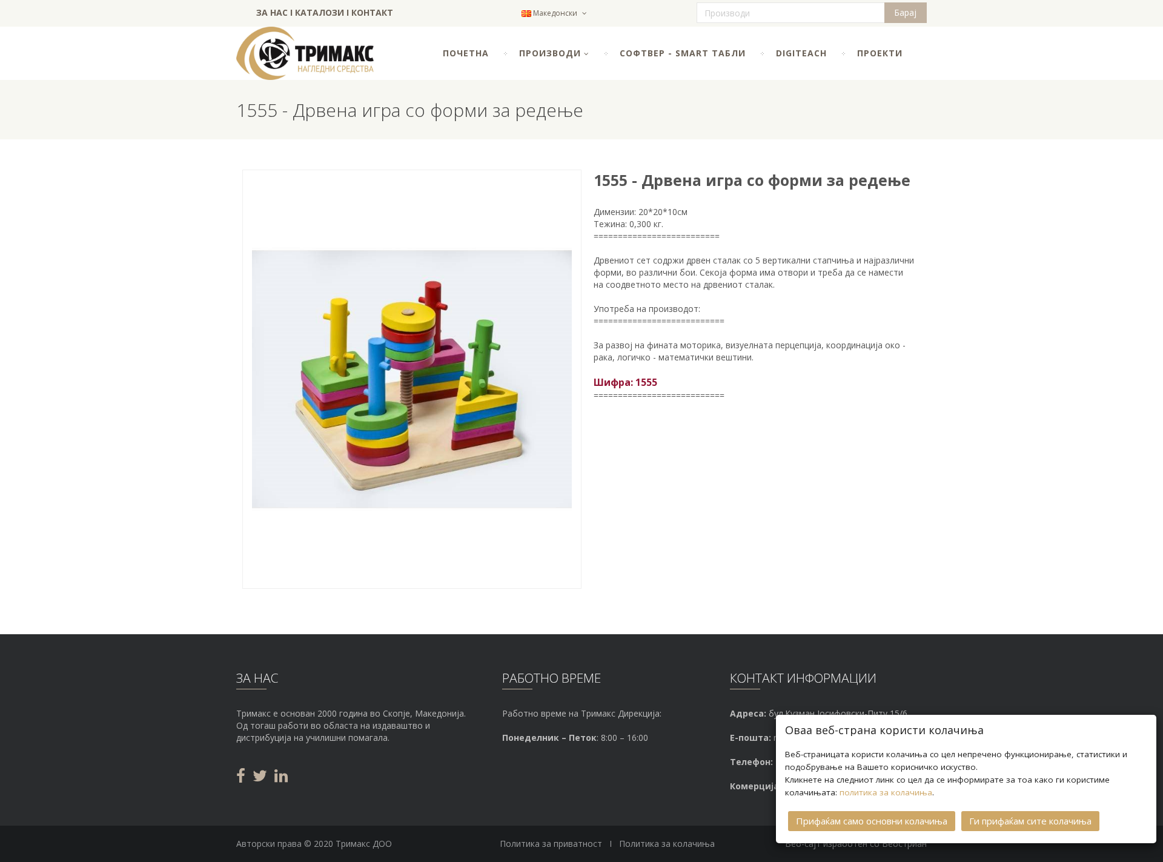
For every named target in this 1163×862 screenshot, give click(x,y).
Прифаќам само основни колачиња (871, 821)
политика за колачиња (886, 792)
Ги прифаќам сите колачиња (1030, 821)
